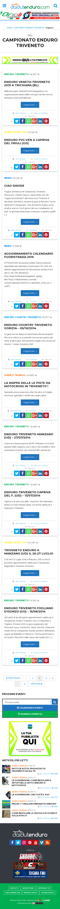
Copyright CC (44, 888)
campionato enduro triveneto (29, 27)
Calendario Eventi (31, 707)
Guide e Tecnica (14, 375)
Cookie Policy (47, 893)
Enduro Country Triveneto (22, 317)
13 (24, 684)
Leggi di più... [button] (29, 105)
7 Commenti (33, 301)
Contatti (14, 888)
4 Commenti (33, 359)
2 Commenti (33, 230)
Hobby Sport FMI (15, 132)
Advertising (28, 888)
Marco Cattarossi (20, 113)
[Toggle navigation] (4, 5)
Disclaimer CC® (13, 893)
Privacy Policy (31, 893)
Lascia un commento (41, 113)
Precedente (14, 678)
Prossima (36, 684)
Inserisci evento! (31, 714)
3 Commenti (33, 411)
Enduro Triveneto (16, 74)
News (7, 178)
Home (9, 27)
